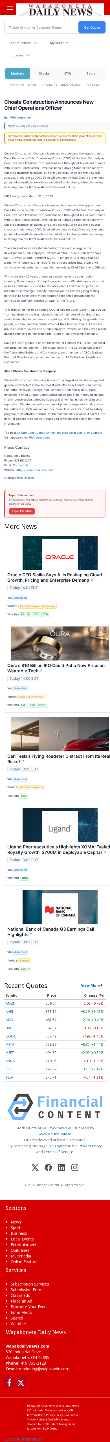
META (10, 1044)
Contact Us (20, 465)
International (71, 85)
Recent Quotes (20, 43)
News (32, 85)
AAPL (24, 705)
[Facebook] (48, 1168)
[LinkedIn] (61, 1168)
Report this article (22, 511)
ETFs (68, 73)
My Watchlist (59, 43)
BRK (32, 705)
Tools (90, 73)
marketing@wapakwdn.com (44, 1368)
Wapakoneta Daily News (64, 1406)
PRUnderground (39, 437)
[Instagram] (75, 1168)
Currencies (48, 85)
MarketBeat (20, 597)
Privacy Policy (90, 1145)
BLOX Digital (50, 1428)
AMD (9, 1019)
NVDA (10, 1060)
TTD (45, 614)
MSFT (10, 1052)
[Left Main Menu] (10, 7)
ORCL (36, 614)
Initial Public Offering (31, 696)
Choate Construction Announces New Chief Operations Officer (59, 432)
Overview (17, 85)
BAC (9, 1028)
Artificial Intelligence (31, 606)
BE (22, 614)
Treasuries (92, 85)
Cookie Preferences (59, 1419)
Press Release (24, 477)
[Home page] (60, 9)
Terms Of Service (58, 1151)
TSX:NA (25, 968)
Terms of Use (35, 1415)
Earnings (50, 606)
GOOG (11, 1036)
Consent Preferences (23, 1439)
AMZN (11, 1003)
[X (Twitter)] (35, 1168)
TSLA (24, 795)
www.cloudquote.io (55, 1133)
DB (28, 614)
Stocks (44, 73)
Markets (17, 73)
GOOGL (42, 705)
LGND (24, 878)
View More (90, 985)
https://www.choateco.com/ (35, 470)
